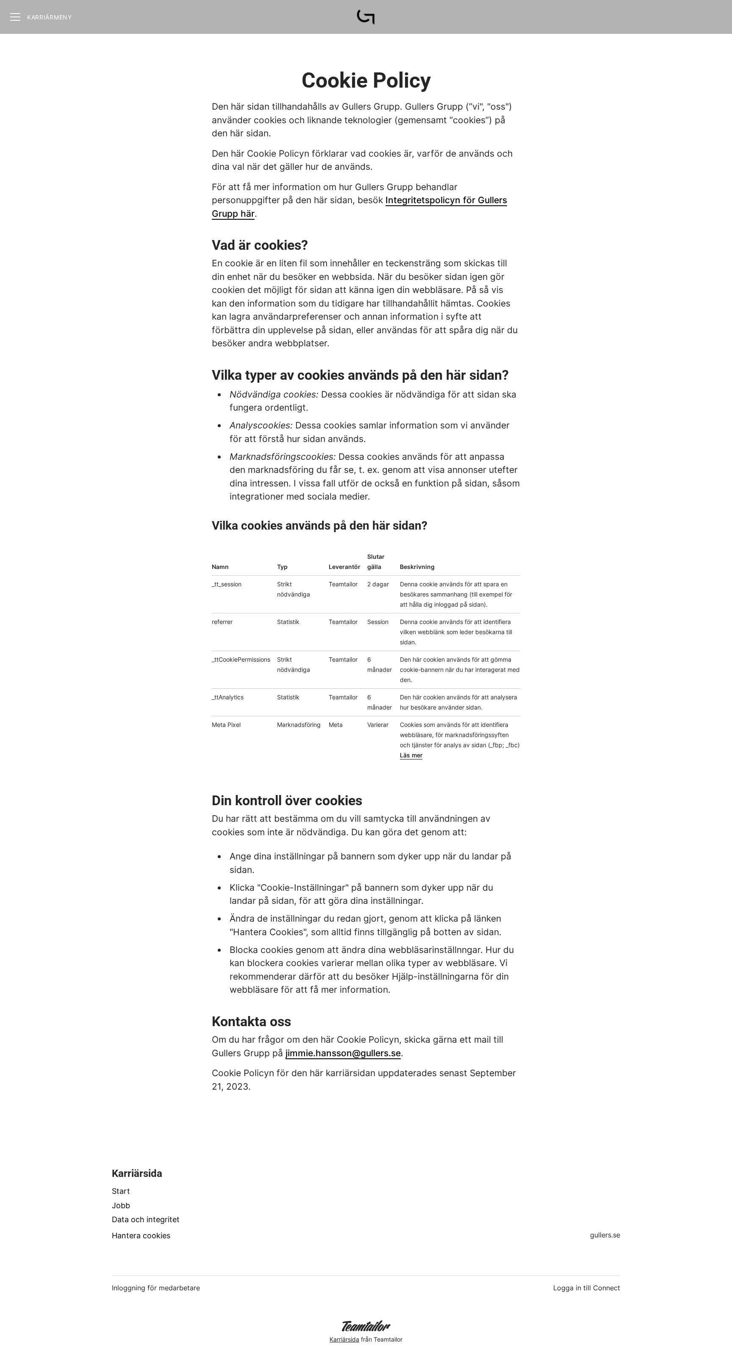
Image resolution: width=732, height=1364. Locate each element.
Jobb (121, 1205)
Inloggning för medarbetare (156, 1288)
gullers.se (605, 1235)
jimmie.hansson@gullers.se (343, 1053)
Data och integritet (146, 1219)
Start (121, 1191)
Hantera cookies (141, 1235)
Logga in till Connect (586, 1288)
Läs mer (411, 755)
